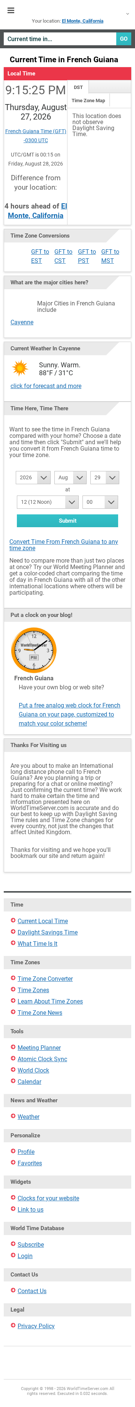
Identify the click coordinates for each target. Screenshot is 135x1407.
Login (25, 1256)
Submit (67, 520)
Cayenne (21, 322)
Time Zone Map (88, 100)
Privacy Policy (36, 1326)
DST (78, 87)
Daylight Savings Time (48, 932)
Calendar (29, 1081)
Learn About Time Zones (50, 1001)
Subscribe (31, 1244)
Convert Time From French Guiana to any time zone (63, 545)
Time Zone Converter (45, 978)
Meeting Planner (39, 1047)
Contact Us (32, 1291)
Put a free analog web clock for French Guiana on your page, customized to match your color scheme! (69, 714)
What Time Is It (37, 943)
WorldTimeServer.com (67, 10)
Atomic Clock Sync (42, 1059)
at (67, 489)
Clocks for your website (48, 1198)
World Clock (33, 1070)
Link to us (31, 1209)
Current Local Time (43, 921)
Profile (26, 1151)
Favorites (30, 1163)
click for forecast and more (45, 386)
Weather (28, 1116)
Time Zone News (40, 1012)
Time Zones (33, 990)
